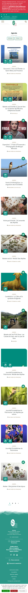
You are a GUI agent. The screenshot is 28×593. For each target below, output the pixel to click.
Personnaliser (22, 590)
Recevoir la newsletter (15, 563)
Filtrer (18, 38)
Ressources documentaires (14, 549)
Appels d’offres (14, 551)
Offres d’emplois (14, 548)
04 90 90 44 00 (15, 537)
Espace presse (7, 16)
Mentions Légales (14, 574)
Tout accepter (6, 590)
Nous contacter (15, 560)
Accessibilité (14, 572)
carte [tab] (11, 38)
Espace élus (14, 16)
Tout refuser (14, 590)
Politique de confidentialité (14, 581)
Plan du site (14, 576)
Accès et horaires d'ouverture (15, 542)
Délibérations (14, 546)
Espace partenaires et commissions (9, 18)
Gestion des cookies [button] (14, 569)
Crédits (14, 578)
